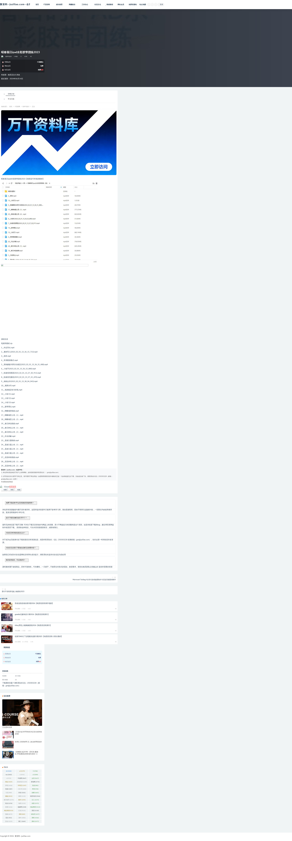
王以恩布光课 (7, 727)
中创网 (22, 778)
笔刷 (11, 482)
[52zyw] (2, 56)
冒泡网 (35, 781)
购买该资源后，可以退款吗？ (15, 560)
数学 (21, 800)
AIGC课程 (18, 641)
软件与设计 (8, 56)
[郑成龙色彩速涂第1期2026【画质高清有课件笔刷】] (7, 606)
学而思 (22, 785)
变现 (8, 785)
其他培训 (22, 781)
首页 (37, 4)
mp (9, 774)
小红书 (22, 789)
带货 (35, 789)
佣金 (8, 781)
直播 (8, 807)
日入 (35, 800)
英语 (35, 810)
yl (35, 774)
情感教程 (110, 4)
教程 (21, 796)
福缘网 (22, 807)
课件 (21, 817)
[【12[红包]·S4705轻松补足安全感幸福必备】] (8, 734)
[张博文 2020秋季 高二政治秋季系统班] (8, 744)
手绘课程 (17, 608)
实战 (35, 785)
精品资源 (8, 810)
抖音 (21, 792)
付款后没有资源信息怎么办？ (15, 533)
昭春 (5, 482)
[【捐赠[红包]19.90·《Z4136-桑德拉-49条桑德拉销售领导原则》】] (8, 755)
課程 (22, 814)
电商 (21, 803)
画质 (8, 482)
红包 (21, 810)
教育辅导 (9, 800)
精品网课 (35, 807)
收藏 (5, 490)
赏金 (8, 821)
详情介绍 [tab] (11, 94)
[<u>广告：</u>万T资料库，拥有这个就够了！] (58, 142)
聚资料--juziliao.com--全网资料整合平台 (23, 4)
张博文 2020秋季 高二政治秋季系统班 (28, 742)
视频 (8, 814)
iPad (2, 482)
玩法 (8, 803)
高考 (35, 821)
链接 (18, 490)
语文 (9, 817)
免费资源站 (133, 4)
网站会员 (121, 4)
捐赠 (35, 792)
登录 (161, 4)
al (22, 771)
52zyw (10, 487)
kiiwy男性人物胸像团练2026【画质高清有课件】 (33, 625)
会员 (35, 778)
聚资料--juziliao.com (22, 836)
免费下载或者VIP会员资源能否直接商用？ (20, 503)
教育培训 (35, 796)
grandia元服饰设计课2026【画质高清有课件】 (32, 614)
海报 (11, 490)
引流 (9, 792)
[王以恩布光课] (22, 712)
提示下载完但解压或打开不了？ (16, 518)
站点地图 (142, 4)
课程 (35, 817)
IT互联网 (17, 106)
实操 (8, 789)
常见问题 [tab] (11, 99)
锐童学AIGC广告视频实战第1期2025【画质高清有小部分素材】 (39, 636)
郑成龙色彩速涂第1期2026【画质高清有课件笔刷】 (34, 603)
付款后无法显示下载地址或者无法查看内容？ (21, 548)
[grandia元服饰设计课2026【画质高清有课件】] (7, 617)
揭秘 (8, 796)
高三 (21, 821)
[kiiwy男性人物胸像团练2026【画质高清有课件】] (7, 628)
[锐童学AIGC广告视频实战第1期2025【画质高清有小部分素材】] (7, 639)
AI (8, 771)
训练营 (35, 814)
